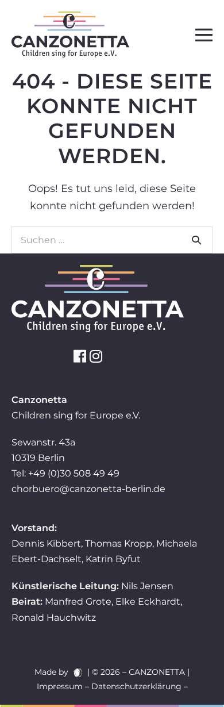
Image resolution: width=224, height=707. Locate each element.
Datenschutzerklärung (136, 686)
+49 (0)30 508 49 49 (73, 473)
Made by (52, 672)
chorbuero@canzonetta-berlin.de (88, 488)
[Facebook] (80, 356)
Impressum (60, 686)
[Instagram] (96, 356)
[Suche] (196, 239)
